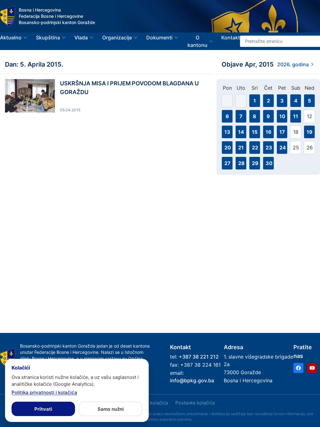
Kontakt (230, 37)
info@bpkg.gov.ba (192, 380)
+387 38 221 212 (199, 357)
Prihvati (43, 409)
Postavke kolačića (195, 403)
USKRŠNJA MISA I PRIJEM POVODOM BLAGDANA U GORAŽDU (129, 87)
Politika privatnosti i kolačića (44, 392)
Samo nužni (111, 409)
